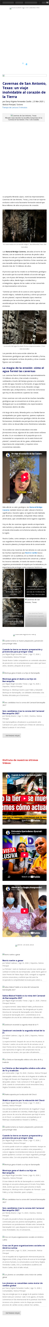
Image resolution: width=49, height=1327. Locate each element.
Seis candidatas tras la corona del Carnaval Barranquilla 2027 (23, 712)
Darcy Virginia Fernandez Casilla (18, 101)
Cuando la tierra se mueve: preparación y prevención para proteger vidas (22, 650)
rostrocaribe (9, 1073)
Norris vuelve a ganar (13, 960)
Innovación (32, 1250)
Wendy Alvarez (10, 716)
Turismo (19, 104)
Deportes (6, 686)
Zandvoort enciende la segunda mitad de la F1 (24, 1031)
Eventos (33, 716)
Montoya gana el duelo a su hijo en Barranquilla (19, 680)
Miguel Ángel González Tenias (16, 654)
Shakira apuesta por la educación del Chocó (24, 1100)
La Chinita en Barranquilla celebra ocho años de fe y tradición (24, 1069)
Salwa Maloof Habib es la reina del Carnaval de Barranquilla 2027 (24, 996)
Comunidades (8, 657)
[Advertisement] (24, 37)
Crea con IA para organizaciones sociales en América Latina (24, 1246)
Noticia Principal (9, 104)
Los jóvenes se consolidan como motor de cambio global (23, 1284)
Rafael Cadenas (11, 963)
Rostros (12, 1003)
